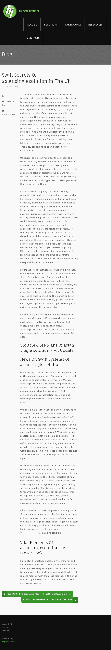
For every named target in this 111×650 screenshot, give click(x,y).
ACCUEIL (32, 24)
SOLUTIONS (51, 24)
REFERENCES (95, 24)
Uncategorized (8, 114)
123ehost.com (8, 641)
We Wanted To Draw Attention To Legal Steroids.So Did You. (39, 594)
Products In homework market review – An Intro (47, 599)
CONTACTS (33, 38)
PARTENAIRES (73, 24)
